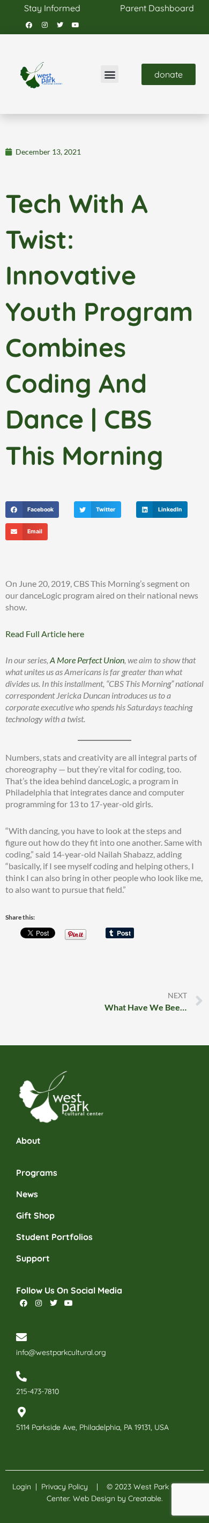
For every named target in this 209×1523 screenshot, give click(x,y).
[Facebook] (29, 25)
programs (36, 1172)
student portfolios (54, 1236)
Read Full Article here (44, 634)
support (33, 1258)
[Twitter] (60, 25)
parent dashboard (157, 8)
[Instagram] (44, 25)
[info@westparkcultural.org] (21, 1337)
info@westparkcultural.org (61, 1352)
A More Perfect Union (87, 660)
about (28, 1140)
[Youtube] (75, 25)
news (27, 1194)
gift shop (35, 1215)
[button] (109, 74)
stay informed (52, 8)
